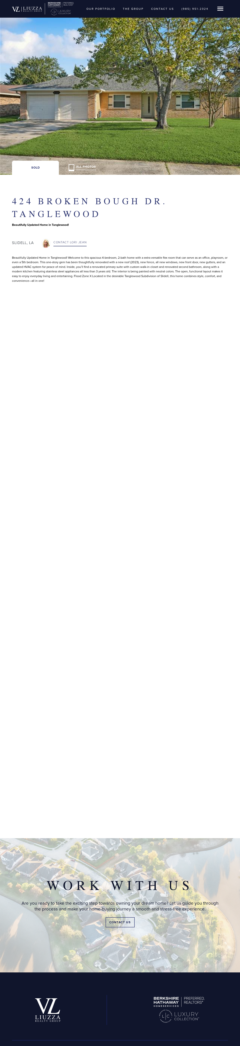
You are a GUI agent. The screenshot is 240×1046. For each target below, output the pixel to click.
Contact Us (162, 9)
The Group (133, 9)
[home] (27, 9)
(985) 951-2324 (195, 9)
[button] (220, 9)
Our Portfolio (100, 9)
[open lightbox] (120, 87)
